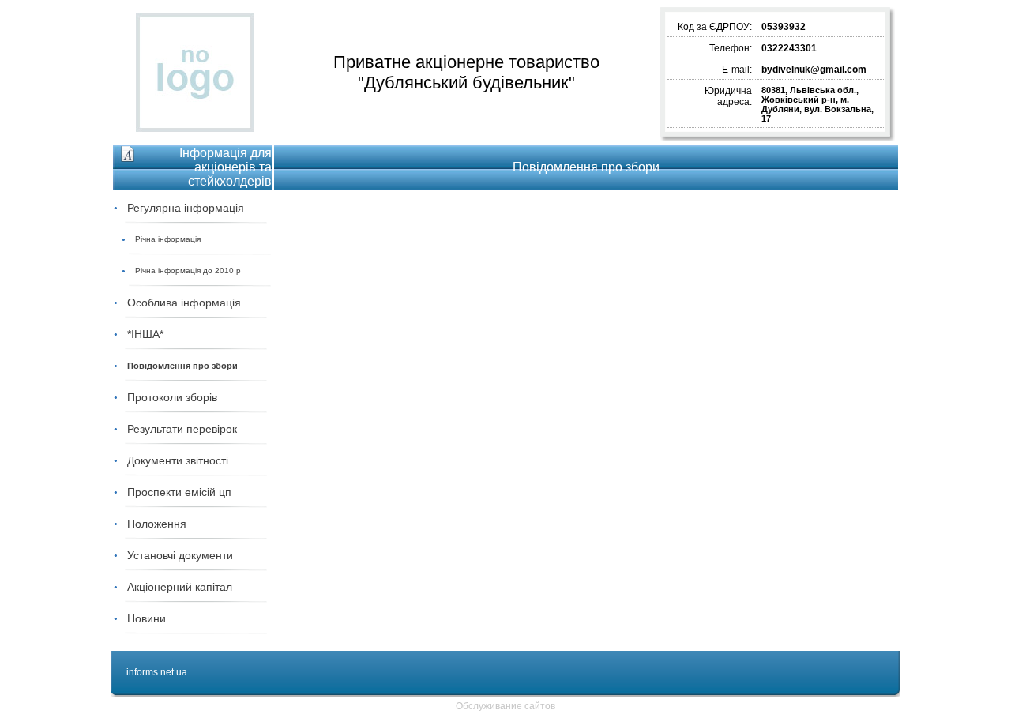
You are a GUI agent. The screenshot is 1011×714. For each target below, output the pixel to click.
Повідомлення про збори (182, 365)
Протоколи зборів (172, 397)
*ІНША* (145, 334)
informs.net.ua (156, 672)
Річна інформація (168, 239)
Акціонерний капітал (179, 587)
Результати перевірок (182, 429)
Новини (146, 618)
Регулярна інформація (185, 207)
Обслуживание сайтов (505, 706)
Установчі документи (180, 555)
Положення (156, 523)
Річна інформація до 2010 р (188, 270)
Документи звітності (177, 460)
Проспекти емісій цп (179, 492)
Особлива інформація (184, 302)
